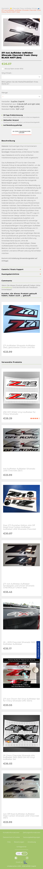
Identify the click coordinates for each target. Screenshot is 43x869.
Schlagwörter (22, 847)
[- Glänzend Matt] (21, 77)
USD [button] (18, 853)
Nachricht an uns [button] (38, 650)
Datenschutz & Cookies (11, 837)
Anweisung (32, 842)
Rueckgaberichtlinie (10, 274)
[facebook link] (16, 858)
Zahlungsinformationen (31, 832)
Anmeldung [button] (7, 287)
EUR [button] (24, 853)
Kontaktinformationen (11, 832)
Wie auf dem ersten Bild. (14, 69)
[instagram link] (27, 858)
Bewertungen (19, 842)
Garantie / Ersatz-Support (12, 269)
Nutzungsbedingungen (31, 837)
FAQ (9, 842)
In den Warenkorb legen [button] (21, 132)
